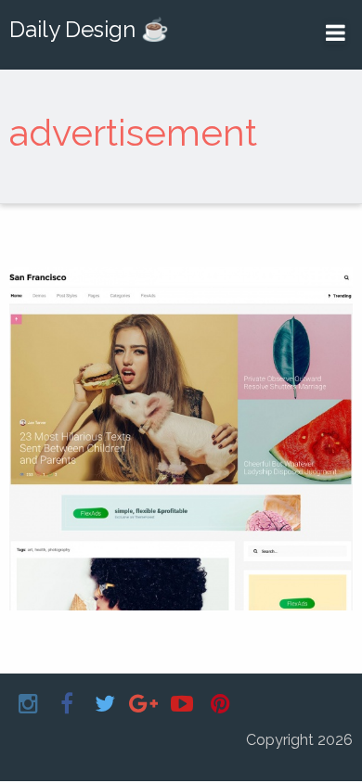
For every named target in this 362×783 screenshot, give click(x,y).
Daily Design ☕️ (89, 29)
